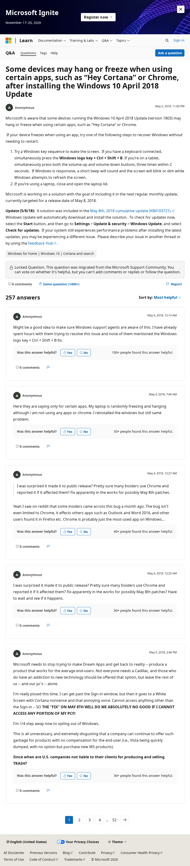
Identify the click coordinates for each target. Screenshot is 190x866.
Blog (66, 852)
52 (114, 819)
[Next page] (124, 820)
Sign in (179, 40)
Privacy (106, 852)
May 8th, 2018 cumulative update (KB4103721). (130, 210)
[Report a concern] (48, 367)
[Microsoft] (9, 41)
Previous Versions (43, 852)
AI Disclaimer (14, 852)
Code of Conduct (42, 859)
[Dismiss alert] (180, 9)
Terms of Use (14, 859)
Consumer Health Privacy (140, 852)
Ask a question (170, 53)
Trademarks (73, 859)
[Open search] (167, 40)
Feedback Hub (40, 243)
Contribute (87, 852)
